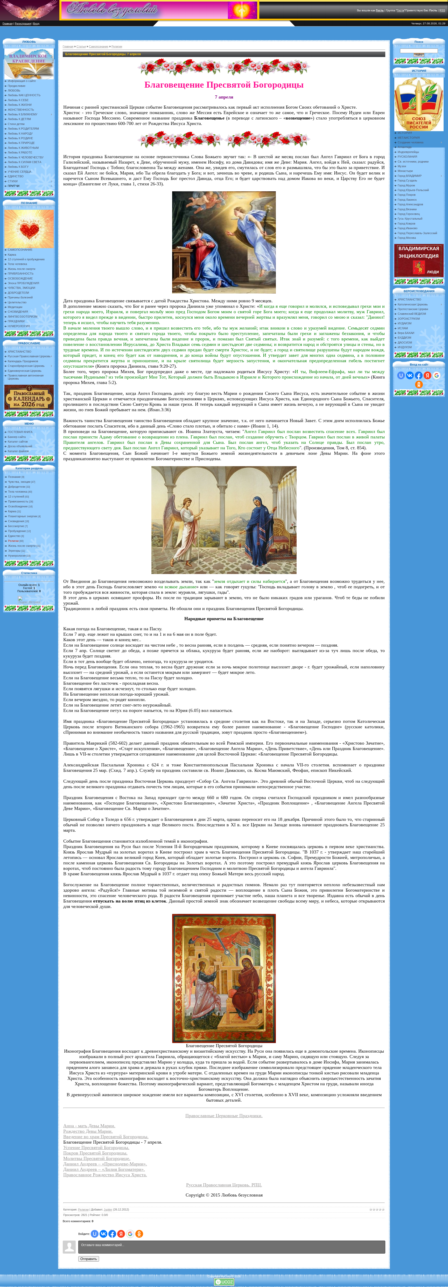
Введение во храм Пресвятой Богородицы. (106, 1136)
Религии (13, 540)
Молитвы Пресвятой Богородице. (96, 1158)
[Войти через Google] (130, 1234)
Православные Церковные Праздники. (224, 1115)
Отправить (88, 1259)
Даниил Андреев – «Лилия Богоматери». (104, 1169)
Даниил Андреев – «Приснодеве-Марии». (105, 1163)
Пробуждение (17, 531)
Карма (12, 511)
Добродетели (16, 486)
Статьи (81, 46)
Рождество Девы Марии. (88, 1131)
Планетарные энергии (22, 516)
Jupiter (108, 1209)
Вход (36, 23)
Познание (14, 476)
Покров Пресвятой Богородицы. (95, 1153)
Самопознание (98, 46)
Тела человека (17, 491)
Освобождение (18, 506)
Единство (14, 535)
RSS (442, 10)
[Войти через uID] (95, 1234)
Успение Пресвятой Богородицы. (96, 1147)
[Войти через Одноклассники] (139, 1234)
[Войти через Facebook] (112, 1234)
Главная (7, 23)
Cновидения (16, 521)
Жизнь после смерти (22, 545)
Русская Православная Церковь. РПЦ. (224, 1184)
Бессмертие (16, 526)
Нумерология (17, 555)
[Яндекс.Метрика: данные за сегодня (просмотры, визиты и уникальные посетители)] (29, 600)
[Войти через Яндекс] (121, 1234)
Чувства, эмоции (19, 481)
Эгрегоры (14, 550)
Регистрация (23, 23)
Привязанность (18, 501)
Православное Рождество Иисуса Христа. (105, 1174)
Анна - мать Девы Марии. (89, 1125)
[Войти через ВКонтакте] (103, 1234)
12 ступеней (16, 496)
